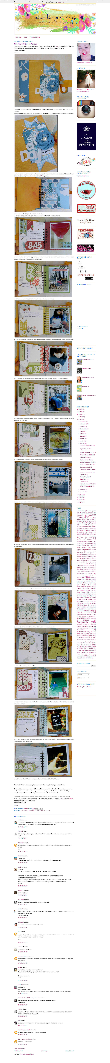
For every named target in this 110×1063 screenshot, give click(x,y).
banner (86, 528)
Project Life (93, 607)
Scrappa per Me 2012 (86, 467)
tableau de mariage (81, 641)
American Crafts (81, 523)
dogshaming (91, 554)
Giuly (19, 867)
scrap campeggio (87, 612)
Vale (19, 1020)
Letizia (20, 831)
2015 (80, 412)
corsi (41, 810)
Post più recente (18, 1050)
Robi (19, 1009)
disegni (94, 552)
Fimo (90, 560)
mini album (47, 810)
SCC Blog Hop (85, 386)
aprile (82, 441)
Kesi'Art (90, 573)
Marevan (20, 890)
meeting (79, 579)
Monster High (90, 581)
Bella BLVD (82, 530)
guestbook (91, 565)
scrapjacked (93, 618)
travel (94, 645)
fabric (93, 558)
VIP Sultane (87, 656)
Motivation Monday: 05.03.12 (88, 483)
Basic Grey (93, 528)
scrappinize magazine (82, 624)
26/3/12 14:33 (22, 827)
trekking (82, 646)
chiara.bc (20, 946)
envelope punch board (84, 558)
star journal (87, 637)
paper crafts (82, 595)
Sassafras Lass (88, 611)
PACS (87, 594)
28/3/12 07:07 (22, 1005)
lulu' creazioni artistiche (24, 1029)
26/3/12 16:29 (22, 863)
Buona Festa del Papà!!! (86, 459)
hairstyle (85, 567)
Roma (80, 609)
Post (80, 674)
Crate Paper (81, 547)
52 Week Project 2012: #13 (87, 445)
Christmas (90, 541)
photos (94, 603)
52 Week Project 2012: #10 (87, 472)
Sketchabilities (81, 629)
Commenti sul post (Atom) (27, 1054)
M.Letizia (20, 922)
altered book (91, 521)
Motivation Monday (82, 583)
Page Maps (93, 594)
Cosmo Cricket (81, 545)
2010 (80, 497)
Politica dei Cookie (35, 37)
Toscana (88, 644)
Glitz (84, 565)
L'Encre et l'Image (81, 574)
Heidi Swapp (80, 569)
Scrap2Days (91, 616)
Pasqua (92, 595)
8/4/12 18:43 (22, 1025)
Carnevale (79, 539)
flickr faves (86, 562)
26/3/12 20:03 (22, 904)
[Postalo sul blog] (37, 809)
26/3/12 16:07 (22, 851)
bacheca (80, 528)
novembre (83, 424)
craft (91, 545)
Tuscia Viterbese (91, 646)
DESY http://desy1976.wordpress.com (28, 997)
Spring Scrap (92, 635)
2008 (80, 502)
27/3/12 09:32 (22, 963)
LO (83, 577)
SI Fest (88, 626)
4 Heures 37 (22, 176)
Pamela (20, 856)
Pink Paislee (83, 605)
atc (79, 526)
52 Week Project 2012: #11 (87, 464)
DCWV (79, 552)
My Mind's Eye (83, 584)
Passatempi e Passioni (83, 597)
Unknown (26, 808)
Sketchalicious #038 (85, 477)
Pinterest (92, 605)
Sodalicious (84, 635)
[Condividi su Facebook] (41, 809)
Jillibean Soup (90, 571)
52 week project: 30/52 (87, 377)
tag (90, 641)
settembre (83, 428)
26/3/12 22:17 (22, 942)
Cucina (87, 551)
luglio (81, 433)
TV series (90, 648)
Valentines (91, 652)
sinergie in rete (88, 628)
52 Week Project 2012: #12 (87, 455)
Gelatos (79, 565)
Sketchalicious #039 (85, 457)
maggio (82, 438)
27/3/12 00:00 (22, 951)
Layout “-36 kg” (84, 474)
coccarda (79, 543)
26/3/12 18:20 (22, 886)
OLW (90, 590)
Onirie (91, 592)
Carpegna (89, 539)
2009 (80, 499)
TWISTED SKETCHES (83, 176)
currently (92, 551)
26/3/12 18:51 (22, 895)
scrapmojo (86, 620)
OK (63, 2)
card (90, 538)
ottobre (82, 426)
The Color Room (87, 642)
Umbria (92, 650)
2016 (80, 409)
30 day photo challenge (86, 512)
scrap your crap (82, 616)
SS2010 (81, 637)
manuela (20, 842)
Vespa (78, 654)
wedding (89, 657)
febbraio (82, 489)
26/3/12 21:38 (22, 927)
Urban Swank (81, 652)
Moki (19, 967)
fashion (85, 560)
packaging (79, 594)
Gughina (79, 567)
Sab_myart (21, 899)
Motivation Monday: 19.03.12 (88, 462)
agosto (82, 431)
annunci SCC (83, 524)
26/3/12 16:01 (22, 838)
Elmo (95, 556)
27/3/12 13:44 (22, 980)
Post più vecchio (69, 1050)
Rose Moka (87, 608)
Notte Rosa (91, 586)
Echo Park (89, 556)
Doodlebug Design (81, 556)
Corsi (25, 37)
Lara (61, 798)
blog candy (90, 534)
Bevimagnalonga (80, 532)
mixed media (80, 581)
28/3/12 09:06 (22, 1016)
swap (93, 639)
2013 (80, 416)
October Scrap (83, 590)
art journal (93, 524)
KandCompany (80, 573)
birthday (91, 532)
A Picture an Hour (33, 810)
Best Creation (90, 530)
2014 (80, 414)
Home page (18, 37)
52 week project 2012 (87, 359)
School (78, 612)
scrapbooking (81, 618)
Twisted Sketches (82, 650)
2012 (80, 419)
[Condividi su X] (39, 809)
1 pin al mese (81, 511)
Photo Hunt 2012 (85, 603)
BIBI (19, 931)
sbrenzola (20, 909)
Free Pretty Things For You (84, 687)
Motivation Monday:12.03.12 (87, 469)
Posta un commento (19, 1048)
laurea (88, 574)
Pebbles (94, 597)
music (92, 582)
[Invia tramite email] (36, 809)
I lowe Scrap (80, 571)
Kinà (19, 820)
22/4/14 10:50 (22, 1044)
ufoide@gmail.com (23, 956)
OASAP (79, 588)
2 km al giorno (92, 511)
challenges (80, 541)
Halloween (92, 567)
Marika (71, 798)
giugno (82, 436)
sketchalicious (81, 632)
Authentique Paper (86, 526)
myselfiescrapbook (81, 586)
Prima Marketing (81, 607)
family (78, 560)
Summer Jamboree (86, 639)
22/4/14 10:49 (22, 1035)
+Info (59, 2)
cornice (86, 543)
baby (94, 526)
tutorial (81, 648)
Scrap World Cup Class (89, 614)
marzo (82, 443)
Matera (92, 577)
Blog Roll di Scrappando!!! (88, 395)
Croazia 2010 (86, 549)
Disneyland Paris (82, 554)
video (85, 654)
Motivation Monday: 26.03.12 (88, 452)
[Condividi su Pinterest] (42, 809)
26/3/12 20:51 (22, 918)
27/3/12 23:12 (22, 993)
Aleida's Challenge (81, 521)
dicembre (83, 421)
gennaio (82, 491)
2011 (80, 494)
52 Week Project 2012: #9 (87, 486)
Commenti (82, 678)
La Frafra (20, 984)
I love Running (89, 569)
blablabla (80, 534)
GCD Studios (89, 563)
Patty (57, 46)
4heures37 (24, 810)
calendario (79, 535)
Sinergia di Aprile (86, 368)
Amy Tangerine (91, 523)
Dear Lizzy (87, 552)
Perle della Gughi (83, 599)
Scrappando (44, 176)
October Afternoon (90, 588)
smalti (87, 633)
